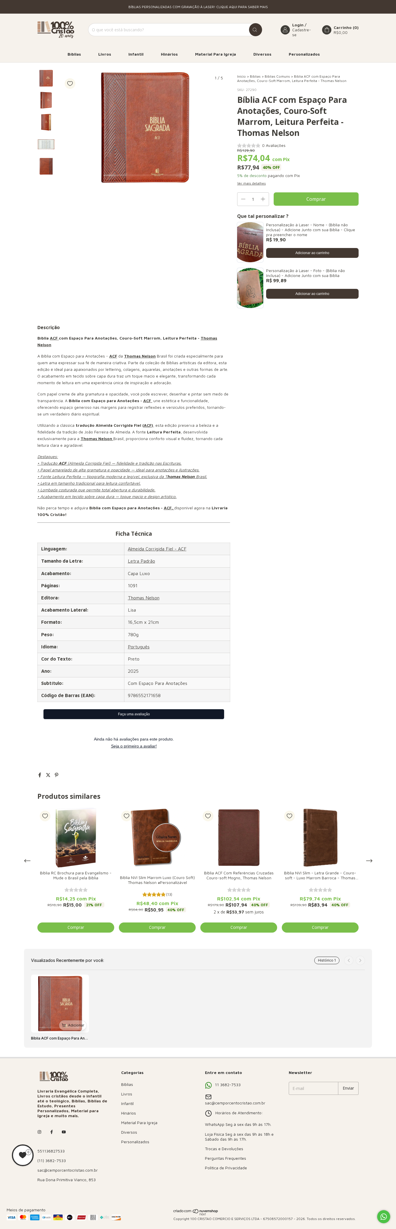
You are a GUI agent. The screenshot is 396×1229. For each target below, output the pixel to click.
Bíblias (74, 54)
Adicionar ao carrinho (312, 253)
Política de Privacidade (226, 1167)
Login (298, 24)
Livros (104, 54)
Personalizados (304, 54)
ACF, (168, 507)
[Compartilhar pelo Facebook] (40, 775)
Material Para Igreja (215, 54)
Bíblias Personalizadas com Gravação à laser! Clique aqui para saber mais (198, 7)
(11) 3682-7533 (51, 1160)
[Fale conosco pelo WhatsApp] (383, 1216)
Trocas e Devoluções (224, 1148)
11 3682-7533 (228, 1084)
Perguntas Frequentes (225, 1158)
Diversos (262, 54)
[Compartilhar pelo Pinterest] (56, 775)
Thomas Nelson (143, 597)
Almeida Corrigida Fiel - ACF (157, 548)
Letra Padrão (141, 561)
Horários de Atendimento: (239, 1112)
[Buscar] (255, 29)
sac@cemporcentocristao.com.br (67, 1170)
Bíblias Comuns (277, 76)
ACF (54, 337)
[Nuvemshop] (195, 1214)
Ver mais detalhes (251, 183)
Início (241, 76)
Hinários (169, 54)
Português (139, 646)
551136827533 (51, 1150)
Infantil (135, 54)
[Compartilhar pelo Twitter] (49, 775)
